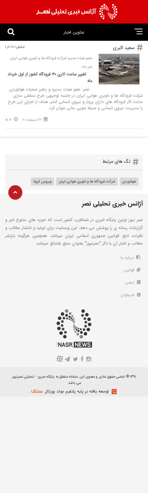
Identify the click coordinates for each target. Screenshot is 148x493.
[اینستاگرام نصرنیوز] (88, 360)
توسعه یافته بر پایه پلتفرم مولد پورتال (77, 391)
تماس (130, 282)
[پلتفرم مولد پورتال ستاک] (113, 391)
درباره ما (127, 257)
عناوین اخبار (74, 32)
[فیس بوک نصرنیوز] (82, 360)
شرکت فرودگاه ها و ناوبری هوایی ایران (87, 181)
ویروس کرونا (42, 181)
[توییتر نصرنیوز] (75, 360)
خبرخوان (128, 295)
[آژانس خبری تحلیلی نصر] (76, 11)
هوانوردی (129, 181)
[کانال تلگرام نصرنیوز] (67, 360)
